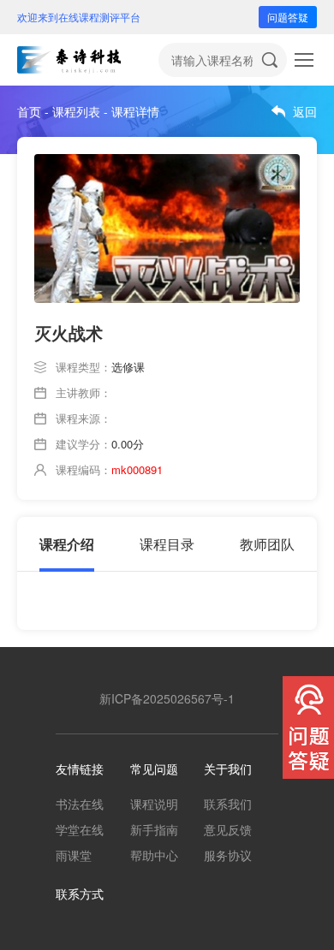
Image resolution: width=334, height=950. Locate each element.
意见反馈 (228, 829)
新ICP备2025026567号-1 (167, 698)
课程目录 (167, 544)
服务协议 (228, 855)
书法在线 (80, 803)
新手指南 (154, 829)
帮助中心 (154, 855)
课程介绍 (66, 544)
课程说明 (154, 803)
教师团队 (267, 544)
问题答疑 (287, 16)
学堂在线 (80, 829)
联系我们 (228, 803)
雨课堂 (74, 855)
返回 (305, 111)
